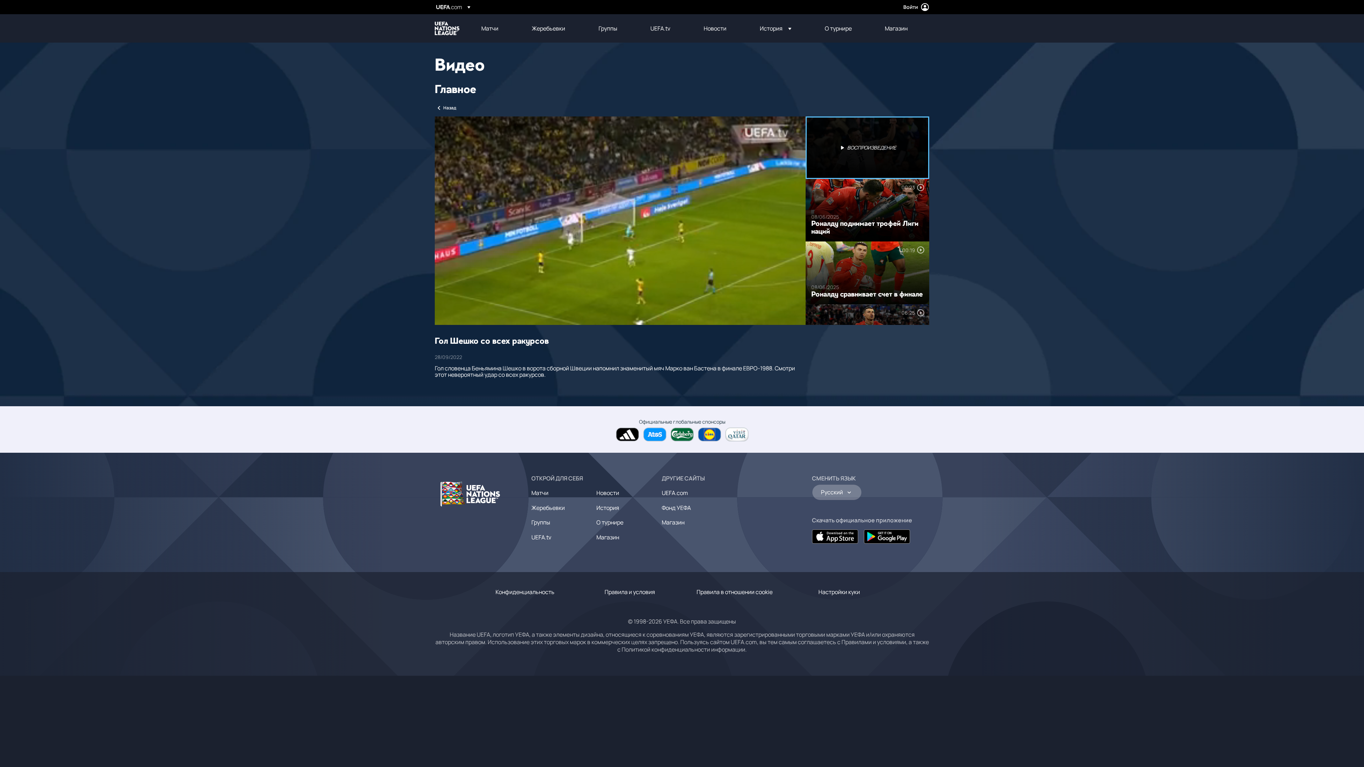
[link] (490, 28)
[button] (775, 28)
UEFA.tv (541, 537)
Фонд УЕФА (676, 508)
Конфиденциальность (525, 592)
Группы (540, 522)
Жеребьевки (548, 508)
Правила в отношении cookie (735, 592)
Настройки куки (839, 592)
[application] (620, 220)
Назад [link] (449, 108)
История (607, 508)
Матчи (539, 493)
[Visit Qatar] (736, 434)
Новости (607, 493)
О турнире (609, 522)
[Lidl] (709, 434)
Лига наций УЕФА (447, 28)
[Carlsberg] (682, 434)
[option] (867, 147)
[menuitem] (498, 28)
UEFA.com (675, 493)
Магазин (607, 537)
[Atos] (654, 434)
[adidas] (627, 434)
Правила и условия (630, 592)
